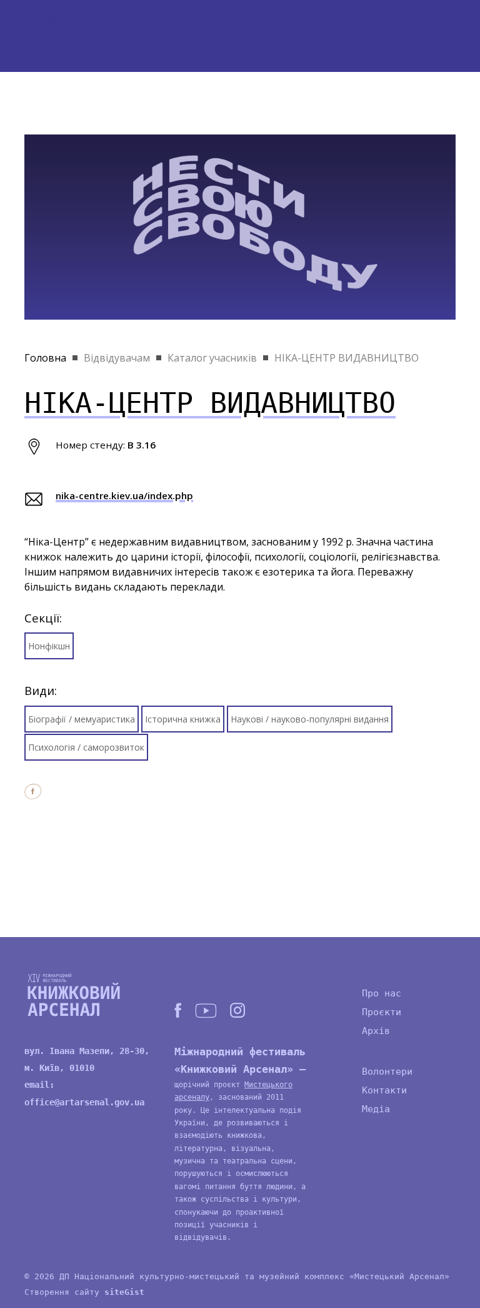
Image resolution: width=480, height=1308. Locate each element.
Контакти (384, 1090)
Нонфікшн (49, 646)
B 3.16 (142, 445)
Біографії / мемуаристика (81, 719)
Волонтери (387, 1071)
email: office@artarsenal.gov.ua (84, 1093)
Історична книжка (183, 719)
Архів (376, 1031)
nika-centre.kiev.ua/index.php (124, 495)
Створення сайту (84, 1292)
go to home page (71, 36)
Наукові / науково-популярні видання (310, 719)
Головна (45, 358)
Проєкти (381, 1012)
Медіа (376, 1109)
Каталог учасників (212, 358)
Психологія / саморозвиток (86, 747)
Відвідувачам (117, 358)
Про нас (381, 993)
